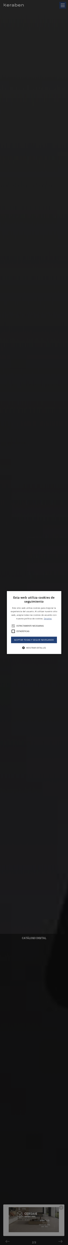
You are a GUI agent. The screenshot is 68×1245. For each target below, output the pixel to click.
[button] (34, 622)
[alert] (34, 622)
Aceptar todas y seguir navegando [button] (34, 639)
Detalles (48, 618)
